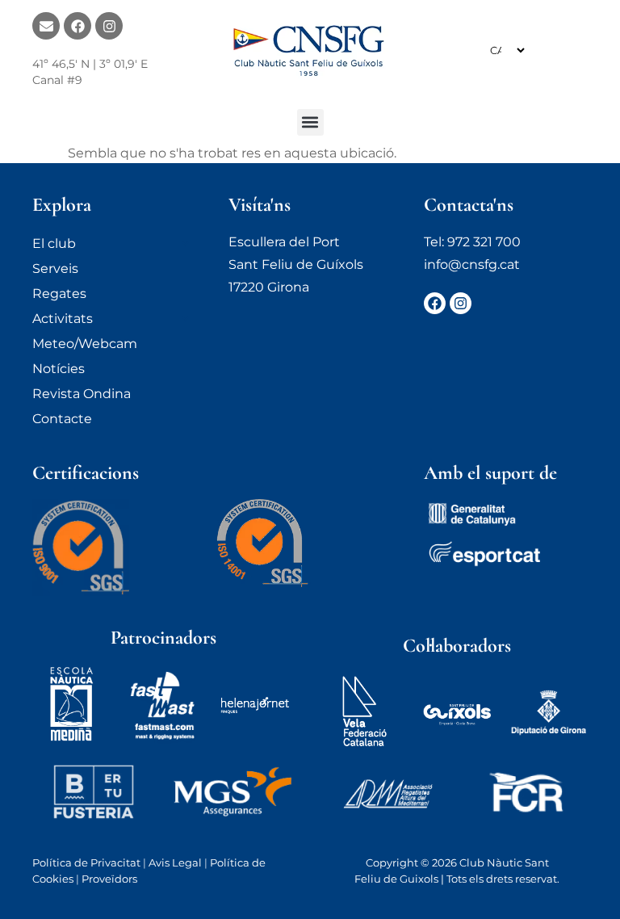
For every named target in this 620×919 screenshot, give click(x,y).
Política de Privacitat (86, 862)
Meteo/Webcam (84, 343)
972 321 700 (484, 242)
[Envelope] (46, 26)
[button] (310, 122)
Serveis (55, 268)
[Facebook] (77, 26)
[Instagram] (109, 26)
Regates (59, 293)
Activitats (62, 318)
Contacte (62, 418)
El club (54, 243)
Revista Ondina (81, 393)
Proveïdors (109, 878)
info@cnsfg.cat (472, 264)
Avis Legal (175, 862)
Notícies (58, 368)
